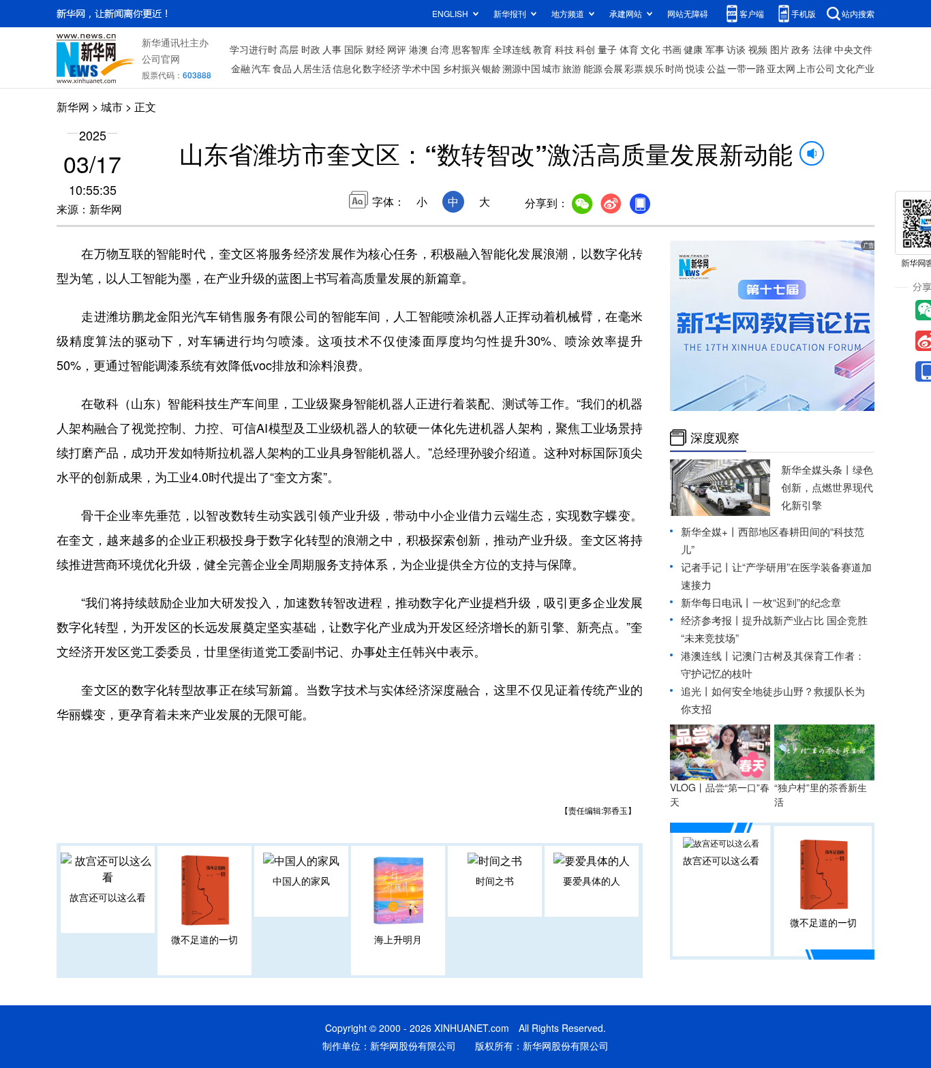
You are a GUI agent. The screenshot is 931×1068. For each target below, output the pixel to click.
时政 (310, 49)
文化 (650, 49)
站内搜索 (858, 13)
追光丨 (696, 691)
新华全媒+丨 (709, 531)
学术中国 (421, 68)
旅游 (571, 68)
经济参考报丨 (711, 620)
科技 (564, 49)
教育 (542, 49)
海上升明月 (398, 939)
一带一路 (746, 68)
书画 (672, 49)
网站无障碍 (687, 13)
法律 (822, 49)
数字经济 (382, 68)
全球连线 (512, 49)
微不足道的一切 (204, 939)
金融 (240, 68)
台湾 (439, 49)
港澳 (418, 49)
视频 (757, 49)
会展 (613, 68)
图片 (779, 49)
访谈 (736, 49)
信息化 (347, 68)
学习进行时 (253, 49)
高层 (289, 49)
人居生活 (312, 68)
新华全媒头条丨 (817, 469)
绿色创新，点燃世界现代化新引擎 (827, 487)
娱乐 (654, 68)
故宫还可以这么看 (108, 897)
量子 (607, 49)
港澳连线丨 (706, 655)
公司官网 (161, 58)
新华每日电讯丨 (716, 602)
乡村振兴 (461, 68)
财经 (375, 49)
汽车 (261, 68)
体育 (629, 49)
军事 (714, 49)
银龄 (491, 68)
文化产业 (855, 68)
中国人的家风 (301, 880)
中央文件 (853, 49)
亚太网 (781, 68)
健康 (693, 49)
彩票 (633, 68)
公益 (716, 68)
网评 (396, 49)
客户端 (751, 13)
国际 (353, 49)
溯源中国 (521, 68)
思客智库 (471, 49)
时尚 (674, 68)
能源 (592, 68)
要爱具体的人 (591, 880)
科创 (585, 49)
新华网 (73, 107)
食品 (282, 68)
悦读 (695, 68)
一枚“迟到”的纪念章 (796, 602)
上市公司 (816, 68)
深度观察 (714, 437)
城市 (551, 68)
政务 (800, 49)
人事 (331, 49)
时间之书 (495, 880)
